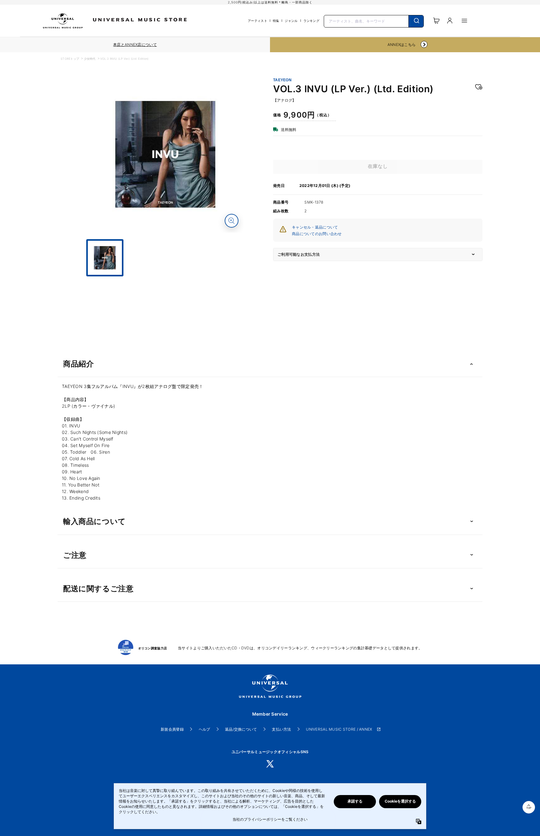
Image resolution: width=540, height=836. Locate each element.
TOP (528, 808)
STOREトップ (70, 58)
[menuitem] (165, 282)
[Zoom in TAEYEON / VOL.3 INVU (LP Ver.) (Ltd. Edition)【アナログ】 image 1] (231, 221)
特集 (276, 21)
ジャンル (291, 21)
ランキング (311, 21)
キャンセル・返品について (315, 227)
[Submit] (416, 21)
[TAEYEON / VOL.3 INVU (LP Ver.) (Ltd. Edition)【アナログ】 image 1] (165, 154)
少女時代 (90, 58)
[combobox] (374, 20)
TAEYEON (282, 80)
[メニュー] (464, 21)
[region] (135, 44)
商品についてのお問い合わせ (317, 233)
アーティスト (257, 21)
